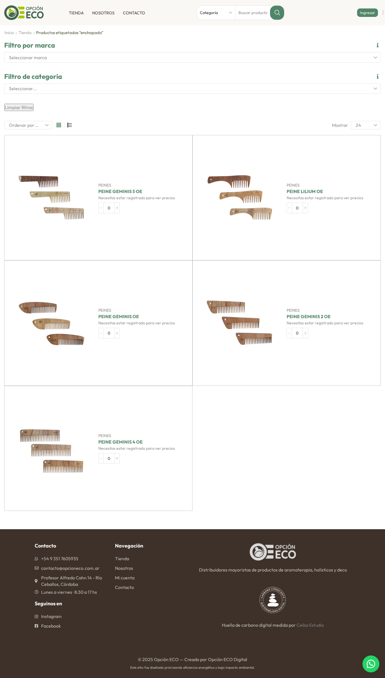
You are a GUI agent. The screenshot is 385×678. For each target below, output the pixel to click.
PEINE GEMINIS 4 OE (120, 442)
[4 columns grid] (59, 125)
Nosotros (103, 12)
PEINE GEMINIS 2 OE (309, 316)
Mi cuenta (124, 577)
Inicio (9, 32)
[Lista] (69, 125)
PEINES (104, 185)
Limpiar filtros (19, 107)
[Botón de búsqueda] (277, 13)
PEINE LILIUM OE (305, 191)
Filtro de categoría (33, 76)
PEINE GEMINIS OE (118, 316)
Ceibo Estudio (310, 625)
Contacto (134, 12)
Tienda (76, 12)
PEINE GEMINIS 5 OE (120, 191)
